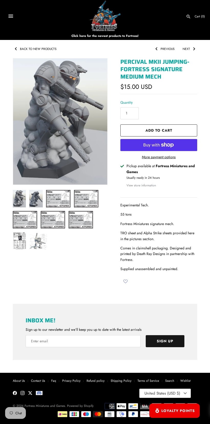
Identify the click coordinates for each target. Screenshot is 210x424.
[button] (96, 121)
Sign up (165, 341)
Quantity (126, 102)
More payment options (159, 157)
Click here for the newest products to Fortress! (105, 36)
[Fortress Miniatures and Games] (105, 16)
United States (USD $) (162, 393)
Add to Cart (158, 130)
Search (169, 380)
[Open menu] (10, 16)
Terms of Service (148, 380)
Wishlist (185, 380)
